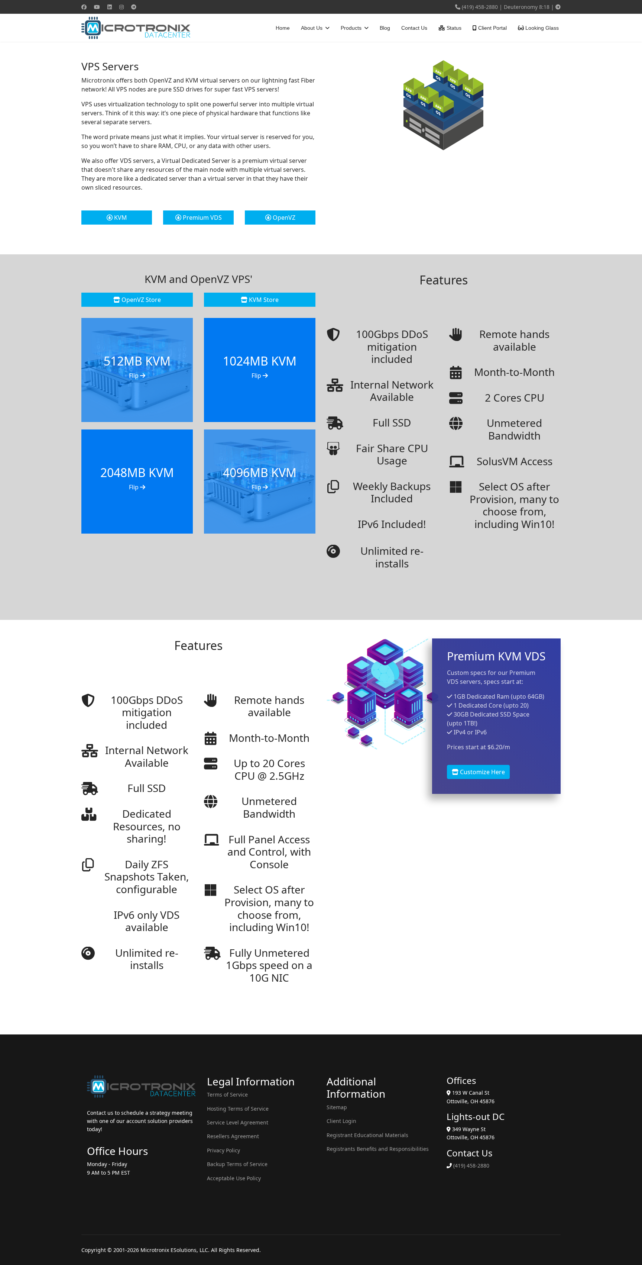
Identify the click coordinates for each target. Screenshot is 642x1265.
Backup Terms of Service (237, 1164)
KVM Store (263, 300)
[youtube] (558, 6)
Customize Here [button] (481, 772)
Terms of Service (227, 1094)
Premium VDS (201, 217)
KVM (120, 217)
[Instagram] (121, 6)
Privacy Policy (223, 1150)
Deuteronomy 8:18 (526, 6)
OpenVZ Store (140, 300)
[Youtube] (97, 6)
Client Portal (492, 28)
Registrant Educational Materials (367, 1135)
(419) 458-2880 (480, 6)
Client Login (341, 1120)
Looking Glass (541, 28)
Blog (385, 28)
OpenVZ (283, 217)
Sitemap (337, 1107)
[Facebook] (84, 6)
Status (453, 28)
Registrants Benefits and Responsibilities (378, 1148)
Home (283, 28)
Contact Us (414, 28)
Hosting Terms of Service (238, 1108)
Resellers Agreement (233, 1136)
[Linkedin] (109, 6)
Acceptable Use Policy (234, 1178)
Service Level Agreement (237, 1122)
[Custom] (133, 6)
